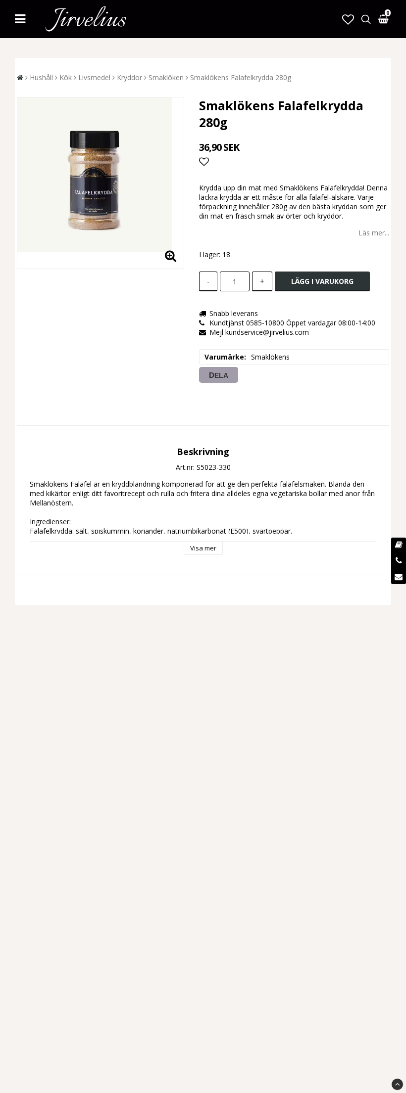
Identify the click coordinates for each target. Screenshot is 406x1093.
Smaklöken (166, 77)
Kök (65, 77)
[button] (348, 19)
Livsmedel (94, 77)
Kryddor (129, 77)
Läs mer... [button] (373, 232)
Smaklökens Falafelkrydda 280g (240, 77)
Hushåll (41, 77)
